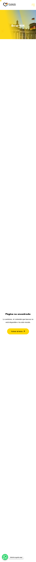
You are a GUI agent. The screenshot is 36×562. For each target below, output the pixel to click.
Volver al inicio (17, 331)
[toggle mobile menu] (33, 5)
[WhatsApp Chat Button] (5, 557)
